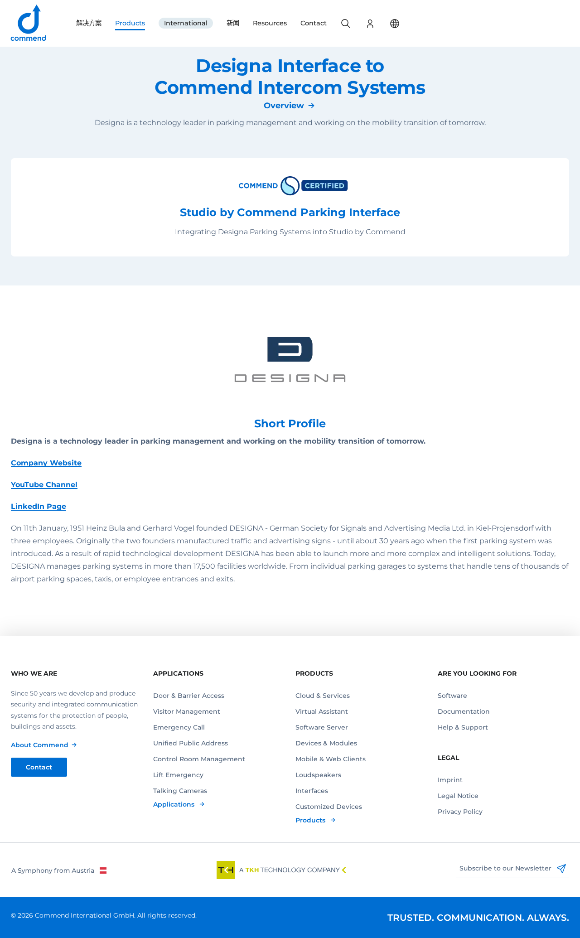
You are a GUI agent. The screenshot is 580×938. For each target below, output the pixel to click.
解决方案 (89, 23)
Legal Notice (458, 796)
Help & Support (463, 727)
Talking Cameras (180, 791)
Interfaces (311, 791)
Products (130, 23)
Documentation (464, 711)
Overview (284, 106)
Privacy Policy (460, 811)
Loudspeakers (318, 775)
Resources (270, 23)
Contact (313, 23)
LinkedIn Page (38, 506)
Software (452, 695)
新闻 (233, 23)
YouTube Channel (44, 484)
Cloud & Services (322, 695)
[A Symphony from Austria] (58, 870)
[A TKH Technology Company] (281, 870)
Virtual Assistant (321, 711)
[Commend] (29, 23)
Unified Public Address (190, 743)
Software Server (321, 727)
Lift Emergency (178, 775)
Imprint (450, 780)
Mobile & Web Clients (330, 759)
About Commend (39, 745)
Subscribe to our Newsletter (506, 868)
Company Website (46, 463)
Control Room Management (199, 759)
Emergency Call (179, 727)
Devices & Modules (326, 743)
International (186, 23)
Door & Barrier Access (188, 695)
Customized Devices (328, 807)
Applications (174, 804)
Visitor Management (186, 711)
